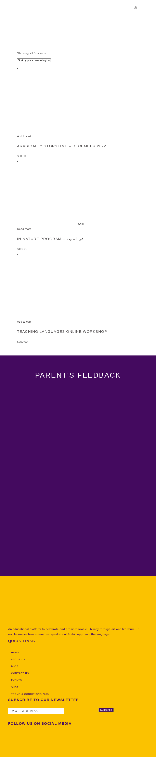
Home (4, 28)
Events (16, 680)
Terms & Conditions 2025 (30, 694)
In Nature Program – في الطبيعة (50, 239)
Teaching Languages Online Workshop (62, 332)
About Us (18, 659)
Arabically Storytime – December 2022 (61, 146)
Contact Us (20, 673)
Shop (15, 28)
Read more (24, 228)
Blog (15, 666)
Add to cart (24, 136)
